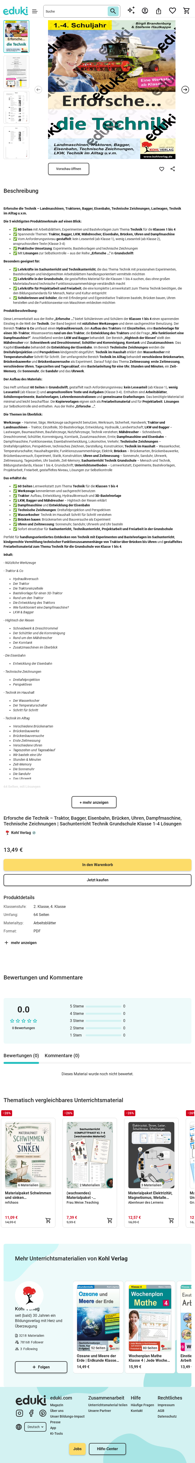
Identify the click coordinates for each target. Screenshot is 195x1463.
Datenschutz (167, 1416)
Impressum (166, 1405)
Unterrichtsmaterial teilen (107, 1405)
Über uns (56, 1411)
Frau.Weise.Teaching (83, 1202)
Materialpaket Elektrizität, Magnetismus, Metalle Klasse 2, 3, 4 (150, 1195)
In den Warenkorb (97, 864)
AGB (161, 1411)
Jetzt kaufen (97, 880)
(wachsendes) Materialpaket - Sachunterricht (80, 1195)
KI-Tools (56, 1433)
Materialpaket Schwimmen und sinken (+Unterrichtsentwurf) (28, 1195)
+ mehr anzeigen (94, 802)
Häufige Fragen (142, 1405)
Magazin (56, 1405)
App (53, 1428)
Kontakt (137, 1411)
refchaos (11, 1202)
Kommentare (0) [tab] (62, 1055)
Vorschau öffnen (68, 169)
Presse (55, 1422)
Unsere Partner (99, 1411)
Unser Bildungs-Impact (67, 1416)
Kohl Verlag (21, 832)
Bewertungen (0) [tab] (21, 1055)
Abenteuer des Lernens (145, 1202)
